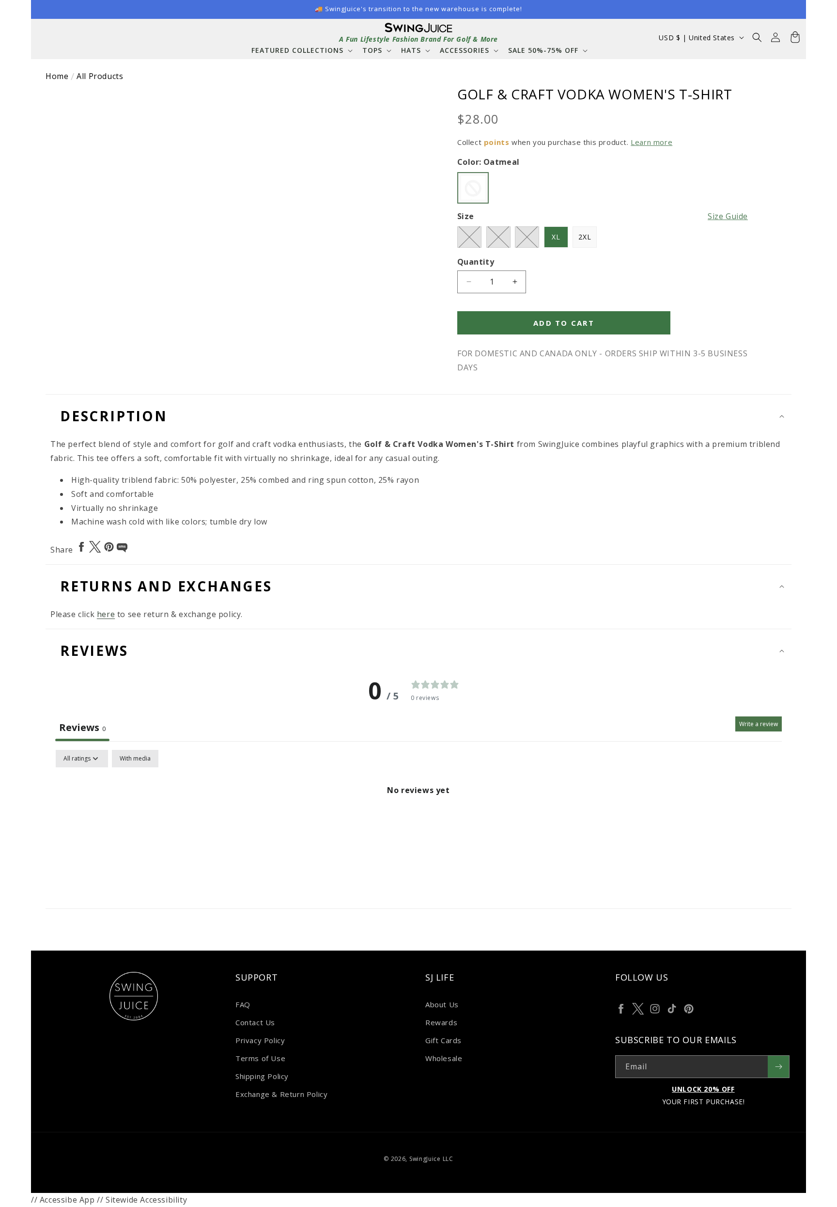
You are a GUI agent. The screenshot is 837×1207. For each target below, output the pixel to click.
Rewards (441, 1022)
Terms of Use (260, 1058)
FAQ (242, 1004)
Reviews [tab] (82, 727)
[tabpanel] (418, 822)
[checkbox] (135, 758)
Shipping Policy (262, 1076)
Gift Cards (443, 1040)
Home (57, 76)
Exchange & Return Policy (281, 1094)
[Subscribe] (778, 1066)
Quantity (475, 261)
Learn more (651, 142)
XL (556, 236)
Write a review (758, 724)
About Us (442, 1004)
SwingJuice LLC (431, 1159)
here (106, 614)
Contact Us (255, 1022)
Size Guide (728, 216)
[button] (301, 50)
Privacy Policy (260, 1040)
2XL (584, 236)
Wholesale (443, 1058)
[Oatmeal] (473, 188)
